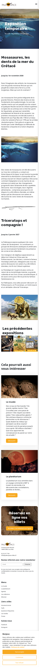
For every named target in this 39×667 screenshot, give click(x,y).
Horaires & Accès (6, 605)
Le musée (4, 586)
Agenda (3, 591)
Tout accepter (19, 652)
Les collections (5, 594)
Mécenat (3, 597)
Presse (3, 616)
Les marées (4, 613)
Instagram (4, 627)
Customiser (19, 657)
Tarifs (2, 608)
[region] (19, 649)
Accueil (7, 34)
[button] (3, 341)
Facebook (4, 624)
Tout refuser (19, 663)
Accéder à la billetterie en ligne (19, 528)
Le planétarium (5, 589)
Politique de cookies (17, 647)
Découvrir (12, 441)
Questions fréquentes (7, 611)
